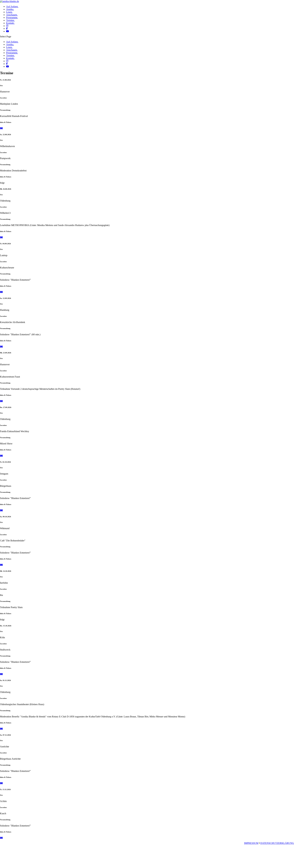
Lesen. (9, 12)
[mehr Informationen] (1, 128)
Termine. (10, 20)
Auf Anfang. (12, 6)
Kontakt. (10, 23)
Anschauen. (12, 14)
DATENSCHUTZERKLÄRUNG (277, 843)
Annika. (10, 9)
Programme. (12, 17)
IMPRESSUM (251, 843)
